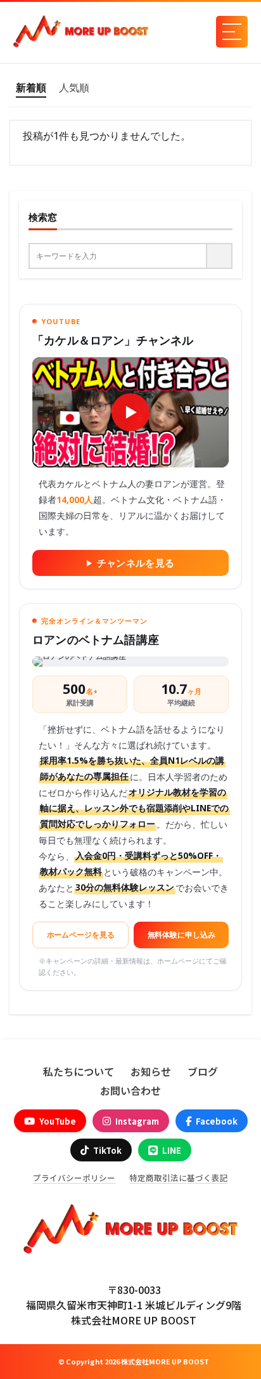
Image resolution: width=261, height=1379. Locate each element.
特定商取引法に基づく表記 (178, 1178)
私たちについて (78, 1071)
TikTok (107, 1150)
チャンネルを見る (135, 562)
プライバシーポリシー (74, 1178)
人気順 (74, 88)
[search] (219, 256)
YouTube (57, 1121)
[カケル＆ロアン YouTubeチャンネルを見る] (130, 412)
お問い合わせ (130, 1090)
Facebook (217, 1121)
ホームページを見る (81, 934)
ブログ (203, 1071)
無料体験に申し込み (181, 934)
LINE (171, 1150)
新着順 (31, 88)
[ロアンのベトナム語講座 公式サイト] (130, 662)
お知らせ (150, 1071)
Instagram (137, 1121)
